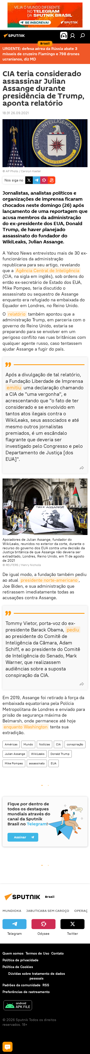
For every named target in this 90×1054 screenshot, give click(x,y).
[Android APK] (18, 1006)
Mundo (28, 744)
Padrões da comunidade (21, 985)
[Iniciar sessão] (73, 35)
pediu (73, 629)
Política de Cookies (17, 967)
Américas (11, 744)
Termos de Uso (37, 953)
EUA (53, 763)
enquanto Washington (26, 727)
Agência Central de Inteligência (47, 270)
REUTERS (12, 565)
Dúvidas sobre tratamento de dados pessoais (36, 976)
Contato (57, 953)
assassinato (37, 763)
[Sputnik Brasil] (15, 37)
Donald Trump (60, 754)
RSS (45, 985)
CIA (58, 744)
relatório (17, 314)
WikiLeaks (37, 754)
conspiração (75, 744)
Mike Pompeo (14, 763)
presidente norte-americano (49, 580)
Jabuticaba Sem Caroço (47, 910)
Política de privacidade (20, 960)
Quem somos (13, 953)
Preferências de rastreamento (26, 992)
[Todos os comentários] (7, 1047)
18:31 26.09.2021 (15, 113)
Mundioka (11, 910)
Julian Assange (15, 754)
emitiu (14, 387)
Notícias (44, 744)
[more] (82, 468)
